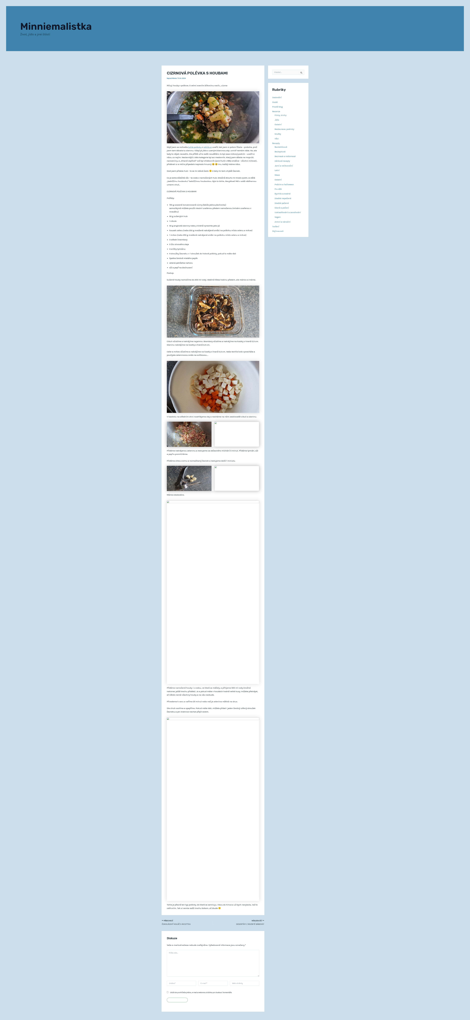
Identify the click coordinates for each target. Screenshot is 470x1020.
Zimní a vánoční (282, 222)
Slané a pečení (282, 207)
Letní (277, 170)
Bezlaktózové (281, 147)
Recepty (276, 143)
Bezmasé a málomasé (285, 156)
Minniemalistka (56, 26)
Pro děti (278, 189)
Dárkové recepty (282, 161)
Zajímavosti (278, 231)
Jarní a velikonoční (284, 165)
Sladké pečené (282, 203)
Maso (277, 175)
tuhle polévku (195, 147)
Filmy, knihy (280, 115)
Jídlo (277, 120)
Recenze (276, 111)
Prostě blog (277, 107)
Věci (277, 138)
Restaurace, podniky (284, 129)
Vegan (278, 217)
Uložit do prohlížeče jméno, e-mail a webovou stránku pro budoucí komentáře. (201, 992)
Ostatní (278, 124)
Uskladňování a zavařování (288, 212)
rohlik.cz (208, 147)
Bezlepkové (280, 151)
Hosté (275, 102)
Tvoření (275, 226)
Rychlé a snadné (282, 193)
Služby (278, 134)
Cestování (277, 97)
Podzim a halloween (284, 184)
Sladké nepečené (283, 198)
